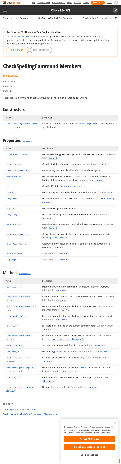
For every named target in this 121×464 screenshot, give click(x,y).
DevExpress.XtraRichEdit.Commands (56, 18)
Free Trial (97, 2)
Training (77, 2)
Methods (7, 91)
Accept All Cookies (89, 439)
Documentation (58, 2)
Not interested (41, 50)
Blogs (69, 2)
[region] (89, 441)
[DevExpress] (12, 3)
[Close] (115, 422)
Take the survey (18, 50)
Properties (8, 86)
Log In (109, 2)
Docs (5, 18)
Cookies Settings (89, 455)
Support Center (43, 2)
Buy (33, 2)
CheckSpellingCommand (94, 18)
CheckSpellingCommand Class (20, 409)
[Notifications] (116, 3)
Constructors (9, 81)
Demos (86, 2)
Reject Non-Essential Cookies (89, 447)
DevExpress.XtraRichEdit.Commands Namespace (30, 414)
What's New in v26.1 (21, 36)
